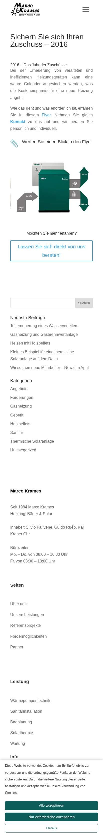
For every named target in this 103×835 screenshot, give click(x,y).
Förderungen (21, 397)
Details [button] (51, 828)
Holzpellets (20, 424)
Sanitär (16, 432)
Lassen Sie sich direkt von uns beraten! (51, 251)
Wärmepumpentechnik (30, 700)
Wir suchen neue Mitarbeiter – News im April (49, 367)
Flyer (46, 115)
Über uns (18, 604)
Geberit (16, 415)
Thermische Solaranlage (32, 441)
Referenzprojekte (25, 625)
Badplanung (21, 722)
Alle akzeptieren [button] (51, 805)
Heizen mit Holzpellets (30, 343)
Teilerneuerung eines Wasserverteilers (44, 326)
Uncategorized (23, 450)
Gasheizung (21, 406)
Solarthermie (21, 733)
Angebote (19, 389)
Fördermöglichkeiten (28, 636)
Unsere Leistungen (27, 615)
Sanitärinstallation (26, 711)
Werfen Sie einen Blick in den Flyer (57, 141)
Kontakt (17, 122)
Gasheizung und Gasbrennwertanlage (44, 334)
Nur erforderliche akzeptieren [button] (51, 817)
